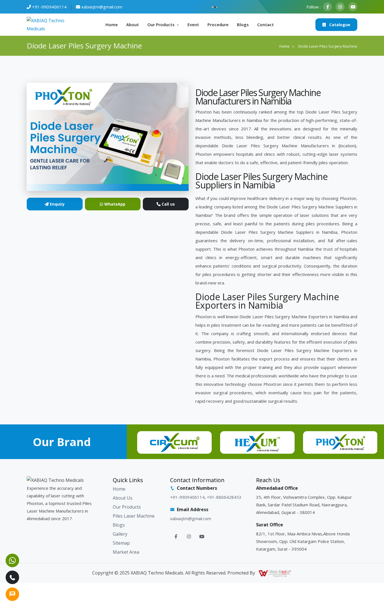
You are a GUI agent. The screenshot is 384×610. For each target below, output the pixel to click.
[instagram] (340, 6)
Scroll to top (12, 306)
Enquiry (57, 204)
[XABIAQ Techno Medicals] (48, 24)
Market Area (126, 552)
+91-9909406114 (49, 7)
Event (193, 24)
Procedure (218, 24)
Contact (265, 24)
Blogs (243, 24)
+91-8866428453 (224, 497)
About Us (122, 498)
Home (111, 24)
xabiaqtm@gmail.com (101, 7)
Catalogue (339, 24)
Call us (168, 204)
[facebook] (327, 6)
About (132, 24)
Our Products (161, 24)
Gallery (120, 534)
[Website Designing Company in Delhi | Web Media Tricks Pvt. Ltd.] (275, 573)
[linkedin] (352, 6)
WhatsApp (114, 204)
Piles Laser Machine (134, 516)
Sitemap (121, 543)
